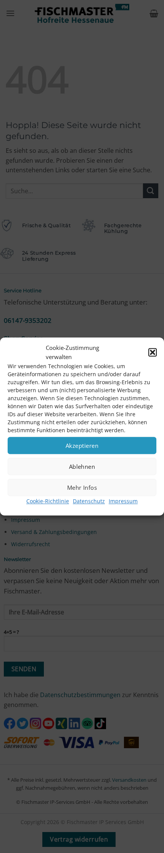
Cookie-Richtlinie (47, 501)
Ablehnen (82, 466)
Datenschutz (89, 501)
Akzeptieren (82, 445)
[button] (152, 352)
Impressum (123, 501)
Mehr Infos (82, 487)
